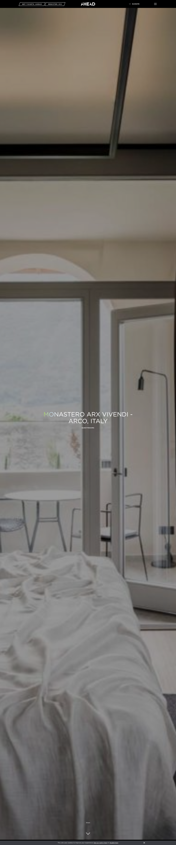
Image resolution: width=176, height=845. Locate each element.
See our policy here (100, 843)
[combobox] (138, 4)
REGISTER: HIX (55, 4)
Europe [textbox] (136, 4)
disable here (114, 843)
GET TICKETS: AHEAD (32, 4)
